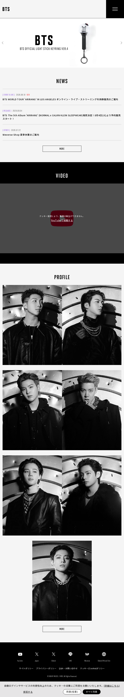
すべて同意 (92, 691)
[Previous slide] (2, 43)
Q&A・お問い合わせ (68, 668)
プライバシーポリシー (46, 668)
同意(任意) (72, 691)
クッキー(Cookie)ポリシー (92, 668)
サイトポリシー (26, 668)
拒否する (28, 691)
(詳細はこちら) (112, 685)
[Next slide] (121, 43)
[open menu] (115, 9)
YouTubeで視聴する (62, 220)
